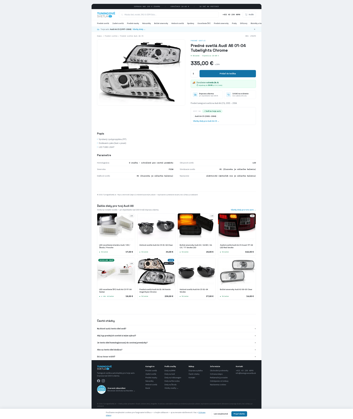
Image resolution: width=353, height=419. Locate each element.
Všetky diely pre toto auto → (243, 210)
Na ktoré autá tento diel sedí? (176, 328)
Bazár (147, 388)
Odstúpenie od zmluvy (219, 381)
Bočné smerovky (161, 23)
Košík (251, 14)
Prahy (234, 23)
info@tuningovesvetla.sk (246, 373)
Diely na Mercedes (172, 381)
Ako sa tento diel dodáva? (176, 349)
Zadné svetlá (118, 23)
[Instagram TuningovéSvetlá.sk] (103, 380)
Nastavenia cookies (218, 384)
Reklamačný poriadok (219, 377)
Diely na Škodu (170, 384)
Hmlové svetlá (177, 23)
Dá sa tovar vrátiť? (176, 356)
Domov (99, 36)
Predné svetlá (103, 23)
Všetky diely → (139, 29)
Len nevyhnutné (221, 414)
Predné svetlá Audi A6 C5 (131, 36)
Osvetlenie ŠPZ (204, 23)
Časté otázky (194, 374)
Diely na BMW (170, 370)
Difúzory (243, 23)
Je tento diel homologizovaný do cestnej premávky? (176, 342)
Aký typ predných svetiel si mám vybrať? (176, 335)
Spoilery (190, 23)
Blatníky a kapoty (258, 23)
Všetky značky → (171, 388)
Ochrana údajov (216, 374)
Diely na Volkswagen (173, 377)
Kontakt (192, 377)
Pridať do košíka (228, 73)
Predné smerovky (221, 23)
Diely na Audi (170, 374)
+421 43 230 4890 (231, 14)
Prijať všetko (239, 414)
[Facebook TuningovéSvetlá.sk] (98, 380)
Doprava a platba (196, 370)
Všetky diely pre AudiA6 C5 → (206, 121)
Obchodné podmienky (219, 370)
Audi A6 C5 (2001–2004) (205, 116)
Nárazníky (146, 23)
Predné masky (133, 23)
